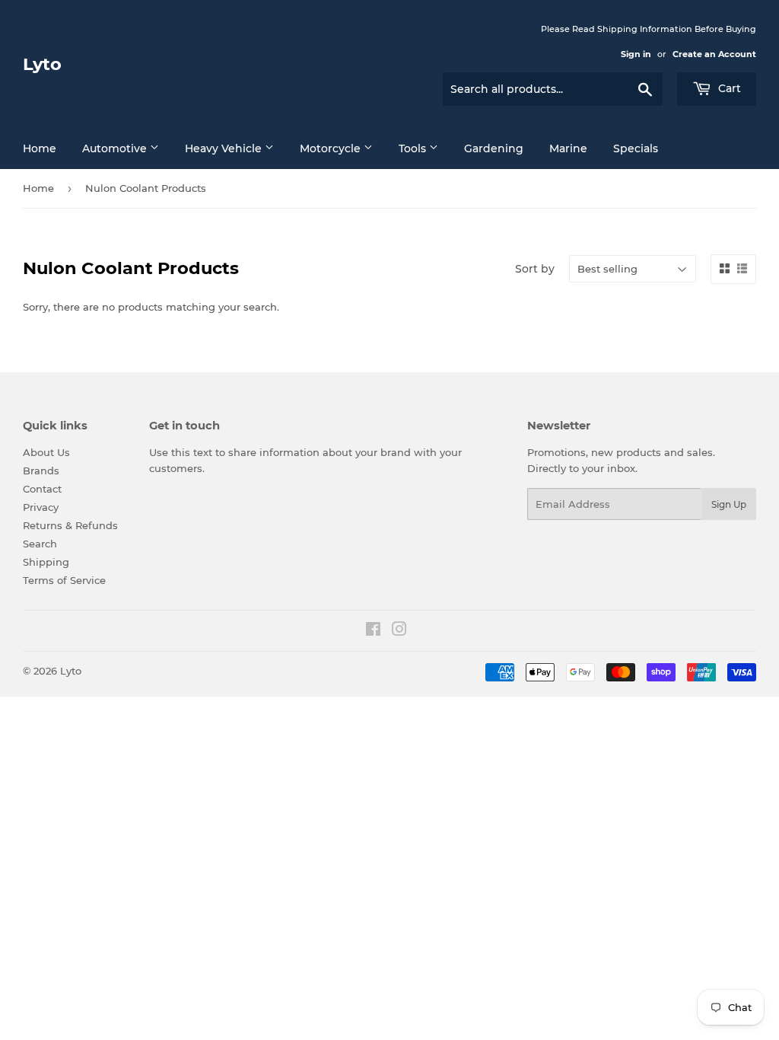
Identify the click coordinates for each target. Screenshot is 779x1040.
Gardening (493, 148)
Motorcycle (332, 148)
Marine (568, 148)
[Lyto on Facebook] (373, 631)
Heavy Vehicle (225, 148)
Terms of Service (64, 580)
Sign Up (728, 504)
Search (40, 544)
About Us (46, 452)
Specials (635, 148)
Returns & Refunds (70, 525)
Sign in (636, 54)
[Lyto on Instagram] (399, 631)
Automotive (116, 148)
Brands (41, 470)
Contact (42, 489)
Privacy (41, 507)
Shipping (46, 562)
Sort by (535, 269)
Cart (728, 88)
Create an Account (714, 54)
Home (39, 148)
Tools (414, 148)
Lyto (42, 64)
